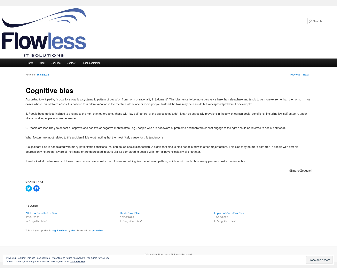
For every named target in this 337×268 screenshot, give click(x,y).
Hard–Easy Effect (130, 213)
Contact (71, 63)
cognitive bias (59, 230)
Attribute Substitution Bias (41, 213)
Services (56, 63)
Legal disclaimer (91, 63)
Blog (41, 63)
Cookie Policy (77, 261)
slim (73, 230)
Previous (293, 74)
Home (30, 63)
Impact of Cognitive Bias (229, 213)
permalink (97, 230)
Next (307, 74)
